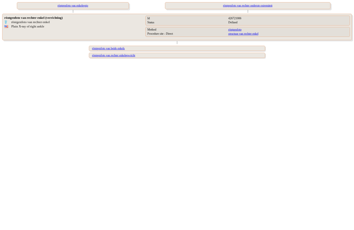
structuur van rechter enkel (243, 33)
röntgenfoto (235, 29)
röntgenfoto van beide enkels (108, 48)
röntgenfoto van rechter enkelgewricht (113, 55)
